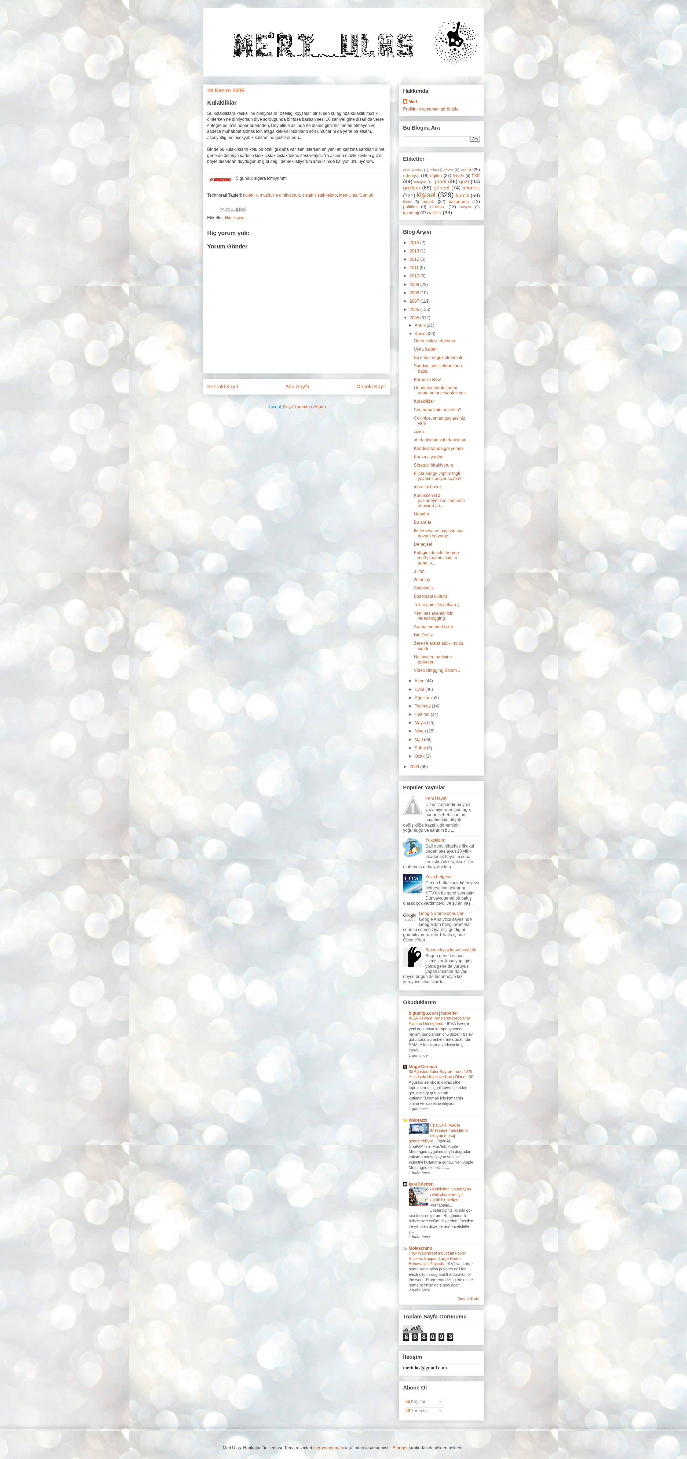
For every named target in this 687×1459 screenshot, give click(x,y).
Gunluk (366, 195)
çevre (448, 170)
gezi (464, 181)
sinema (437, 206)
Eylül (420, 689)
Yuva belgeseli (439, 876)
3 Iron (419, 571)
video (435, 212)
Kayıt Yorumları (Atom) (304, 407)
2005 (415, 318)
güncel (441, 187)
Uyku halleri (425, 349)
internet (471, 187)
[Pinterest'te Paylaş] (243, 209)
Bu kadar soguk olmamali (438, 357)
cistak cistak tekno (319, 195)
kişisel (239, 217)
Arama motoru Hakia (433, 626)
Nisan (421, 731)
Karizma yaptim (428, 456)
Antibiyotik (424, 588)
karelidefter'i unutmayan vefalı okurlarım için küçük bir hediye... (450, 1194)
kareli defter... (422, 1184)
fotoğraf (420, 182)
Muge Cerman (423, 1066)
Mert (412, 101)
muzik (265, 195)
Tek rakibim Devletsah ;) (436, 604)
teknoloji (411, 213)
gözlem (411, 187)
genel (439, 181)
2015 (415, 242)
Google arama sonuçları (442, 913)
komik (462, 195)
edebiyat (411, 175)
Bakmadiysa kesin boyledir (451, 950)
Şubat (421, 748)
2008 (415, 293)
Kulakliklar (424, 401)
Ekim (420, 681)
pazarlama (459, 201)
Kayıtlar (417, 1401)
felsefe (458, 176)
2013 (415, 251)
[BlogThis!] (227, 209)
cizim (419, 431)
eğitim (436, 175)
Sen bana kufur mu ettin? (437, 410)
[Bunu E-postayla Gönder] (222, 209)
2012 (415, 259)
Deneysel (423, 544)
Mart (419, 739)
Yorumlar (419, 1410)
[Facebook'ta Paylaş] (237, 209)
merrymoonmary (328, 1448)
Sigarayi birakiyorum (433, 465)
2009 (415, 284)
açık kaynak (413, 170)
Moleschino (420, 1248)
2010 (415, 276)
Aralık (421, 325)
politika (410, 206)
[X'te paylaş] (232, 209)
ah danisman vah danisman (440, 440)
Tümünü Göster (468, 1298)
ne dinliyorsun (286, 195)
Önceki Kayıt (371, 386)
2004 (415, 766)
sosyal (465, 207)
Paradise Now (427, 379)
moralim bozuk (428, 487)
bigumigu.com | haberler (433, 1013)
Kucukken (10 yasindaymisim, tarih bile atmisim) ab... (439, 500)
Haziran (423, 714)
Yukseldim (435, 840)
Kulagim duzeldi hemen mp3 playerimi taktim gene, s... (436, 557)
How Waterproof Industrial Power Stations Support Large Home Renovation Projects (437, 1258)
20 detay (422, 579)
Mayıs (421, 722)
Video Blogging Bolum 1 (437, 670)
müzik (428, 201)
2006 (415, 309)
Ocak (420, 756)
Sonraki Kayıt (222, 386)
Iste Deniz (423, 635)
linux (407, 202)
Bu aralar (422, 522)
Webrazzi (418, 1120)
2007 (415, 301)
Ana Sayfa (297, 386)
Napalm (421, 514)
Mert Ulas (348, 195)
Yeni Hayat (435, 798)
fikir (228, 217)
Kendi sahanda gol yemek (438, 448)
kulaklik (250, 195)
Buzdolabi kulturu (430, 596)
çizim (466, 169)
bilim (433, 170)
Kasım (421, 333)
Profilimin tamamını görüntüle (431, 109)
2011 (415, 267)
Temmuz (423, 706)
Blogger (400, 1448)
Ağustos (423, 697)
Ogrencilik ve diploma (434, 341)
